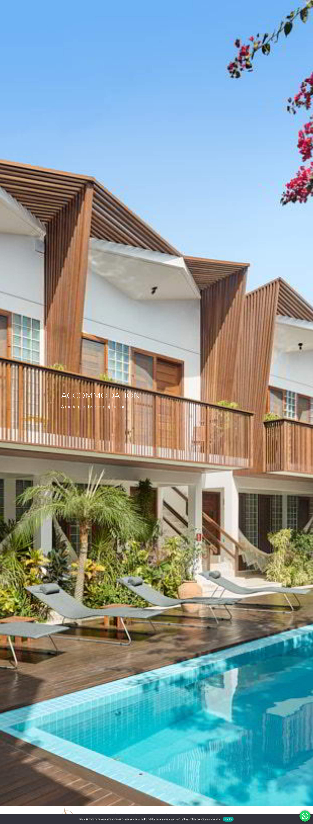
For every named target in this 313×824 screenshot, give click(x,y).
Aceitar (228, 819)
